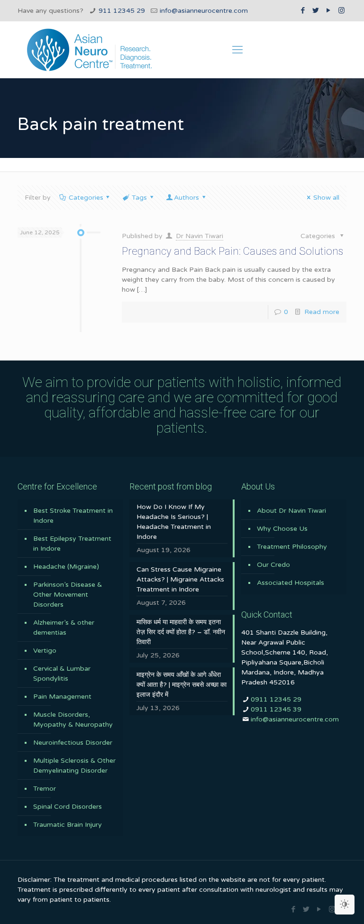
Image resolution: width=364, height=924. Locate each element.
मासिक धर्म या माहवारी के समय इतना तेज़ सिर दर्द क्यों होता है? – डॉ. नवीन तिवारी (180, 632)
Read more (321, 312)
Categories (86, 198)
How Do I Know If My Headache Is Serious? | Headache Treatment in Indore (173, 522)
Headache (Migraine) (66, 567)
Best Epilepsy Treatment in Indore (72, 544)
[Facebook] (303, 10)
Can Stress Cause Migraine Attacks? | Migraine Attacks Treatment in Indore (180, 579)
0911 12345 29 (276, 699)
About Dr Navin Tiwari (291, 511)
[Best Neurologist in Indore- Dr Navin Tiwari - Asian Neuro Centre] (89, 49)
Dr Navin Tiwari (199, 236)
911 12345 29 (122, 11)
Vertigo (44, 651)
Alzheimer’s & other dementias (63, 628)
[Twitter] (316, 10)
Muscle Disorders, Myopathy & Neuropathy (73, 720)
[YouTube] (329, 10)
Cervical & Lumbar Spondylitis (62, 674)
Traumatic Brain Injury (67, 825)
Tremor (44, 789)
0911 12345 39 (276, 709)
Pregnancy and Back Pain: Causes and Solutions (232, 251)
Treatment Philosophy (292, 547)
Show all (326, 198)
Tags (139, 198)
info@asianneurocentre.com (204, 11)
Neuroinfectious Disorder (72, 743)
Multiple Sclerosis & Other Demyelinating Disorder (74, 766)
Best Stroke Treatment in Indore (73, 516)
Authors (186, 198)
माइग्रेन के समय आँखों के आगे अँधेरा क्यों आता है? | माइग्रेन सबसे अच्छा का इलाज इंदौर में (181, 685)
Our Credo (273, 565)
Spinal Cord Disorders (67, 807)
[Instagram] (341, 10)
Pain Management (62, 697)
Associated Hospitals (290, 583)
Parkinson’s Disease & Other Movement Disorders (67, 595)
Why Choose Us (282, 529)
